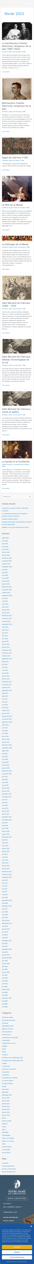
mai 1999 (5, 960)
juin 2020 (5, 728)
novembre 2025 (7, 561)
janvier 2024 (6, 612)
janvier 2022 (6, 679)
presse (4, 1118)
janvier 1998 (5, 972)
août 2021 (5, 693)
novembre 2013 (7, 874)
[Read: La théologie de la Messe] (17, 238)
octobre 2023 (6, 621)
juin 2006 (5, 912)
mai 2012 (4, 886)
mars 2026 (5, 549)
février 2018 (5, 788)
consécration (6, 1040)
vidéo (3, 1144)
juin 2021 (4, 699)
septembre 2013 (7, 877)
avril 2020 (5, 733)
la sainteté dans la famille (21, 464)
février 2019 (5, 765)
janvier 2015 (5, 851)
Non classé (5, 1089)
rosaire (4, 1126)
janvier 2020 (6, 742)
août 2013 (5, 880)
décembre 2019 (7, 745)
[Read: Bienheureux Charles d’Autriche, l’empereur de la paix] (17, 88)
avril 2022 (5, 670)
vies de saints (17, 52)
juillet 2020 (5, 725)
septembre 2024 (7, 595)
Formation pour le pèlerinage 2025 (12, 1057)
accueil (7, 1203)
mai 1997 (5, 975)
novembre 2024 (7, 589)
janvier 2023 (6, 647)
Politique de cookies (11, 1261)
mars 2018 (5, 785)
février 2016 (5, 831)
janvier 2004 (6, 929)
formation (5, 52)
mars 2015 (5, 845)
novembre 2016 (7, 820)
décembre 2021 (6, 681)
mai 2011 (4, 891)
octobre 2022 (6, 656)
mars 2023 (5, 641)
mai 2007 (5, 909)
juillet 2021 (5, 696)
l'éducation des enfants (9, 1069)
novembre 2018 (6, 773)
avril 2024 (5, 604)
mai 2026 (5, 543)
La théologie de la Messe (15, 244)
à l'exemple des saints (8, 1020)
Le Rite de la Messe (12, 205)
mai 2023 (5, 635)
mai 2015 (4, 840)
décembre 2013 (7, 871)
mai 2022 (5, 667)
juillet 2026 (5, 538)
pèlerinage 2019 (7, 1095)
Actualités (5, 160)
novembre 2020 (7, 719)
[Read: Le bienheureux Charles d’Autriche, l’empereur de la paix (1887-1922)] (17, 31)
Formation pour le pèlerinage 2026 (12, 1060)
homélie (4, 1063)
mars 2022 (5, 673)
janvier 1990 (6, 989)
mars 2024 (5, 607)
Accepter (17, 1247)
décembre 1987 (6, 998)
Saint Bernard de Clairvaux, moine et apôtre (16, 410)
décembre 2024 (7, 587)
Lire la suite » (6, 72)
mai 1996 (5, 978)
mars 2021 (5, 707)
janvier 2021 (5, 713)
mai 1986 (5, 1001)
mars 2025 (5, 578)
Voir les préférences (17, 1257)
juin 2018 (4, 776)
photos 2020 (6, 1101)
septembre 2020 (7, 722)
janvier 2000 (6, 955)
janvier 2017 (5, 814)
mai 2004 (5, 926)
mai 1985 (4, 1004)
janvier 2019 (5, 768)
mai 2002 (5, 937)
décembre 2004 (7, 923)
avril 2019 (5, 759)
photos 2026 (6, 1115)
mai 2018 (4, 779)
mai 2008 (5, 903)
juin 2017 (4, 799)
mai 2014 (5, 857)
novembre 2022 (7, 653)
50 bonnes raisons (7, 1017)
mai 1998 (5, 969)
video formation (7, 1146)
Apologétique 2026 (8, 1026)
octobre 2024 (6, 592)
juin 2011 (4, 889)
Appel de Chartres (14, 160)
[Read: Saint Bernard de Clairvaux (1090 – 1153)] (17, 287)
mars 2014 (5, 863)
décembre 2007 (7, 906)
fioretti (4, 1052)
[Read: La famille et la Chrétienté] (17, 449)
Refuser (17, 1252)
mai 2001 (5, 946)
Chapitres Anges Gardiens (10, 519)
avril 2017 (5, 805)
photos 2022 (6, 1106)
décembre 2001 (7, 940)
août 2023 (5, 627)
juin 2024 (5, 598)
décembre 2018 (6, 771)
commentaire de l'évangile (10, 1037)
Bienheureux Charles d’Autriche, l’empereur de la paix (16, 106)
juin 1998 (4, 966)
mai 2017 (4, 802)
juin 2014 (4, 854)
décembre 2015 (6, 837)
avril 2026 (5, 546)
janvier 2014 (5, 868)
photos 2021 (5, 1103)
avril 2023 (5, 638)
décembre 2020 (7, 716)
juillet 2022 (5, 661)
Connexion (5, 1163)
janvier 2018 (5, 791)
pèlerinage (5, 1092)
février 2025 (5, 581)
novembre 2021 (6, 684)
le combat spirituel (7, 1080)
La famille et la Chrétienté (15, 461)
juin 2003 (5, 932)
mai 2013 (5, 883)
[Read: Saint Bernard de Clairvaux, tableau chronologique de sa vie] (17, 346)
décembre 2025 (7, 558)
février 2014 (5, 866)
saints (10, 52)
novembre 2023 (7, 618)
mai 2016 (5, 822)
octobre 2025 (6, 564)
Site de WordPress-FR (8, 1172)
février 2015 (5, 848)
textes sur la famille (8, 1138)
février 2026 (6, 552)
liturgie (11, 207)
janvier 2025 (6, 584)
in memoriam (6, 1066)
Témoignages (6, 1135)
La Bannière (5, 1075)
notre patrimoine (10, 1217)
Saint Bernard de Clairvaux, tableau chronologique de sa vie (16, 359)
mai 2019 (5, 756)
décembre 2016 (7, 817)
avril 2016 (5, 825)
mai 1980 (5, 1007)
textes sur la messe (19, 207)
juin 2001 (4, 943)
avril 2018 (5, 782)
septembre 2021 (7, 690)
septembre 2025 (7, 566)
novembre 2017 (6, 797)
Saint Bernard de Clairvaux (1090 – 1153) (16, 304)
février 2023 (6, 644)
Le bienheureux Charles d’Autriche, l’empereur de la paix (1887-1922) (16, 46)
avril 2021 (5, 705)
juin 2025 (5, 569)
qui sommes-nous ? (13, 1207)
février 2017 (5, 811)
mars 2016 (5, 828)
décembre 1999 (7, 958)
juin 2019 (4, 753)
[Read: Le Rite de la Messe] (17, 188)
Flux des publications (8, 1166)
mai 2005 (5, 917)
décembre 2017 (6, 794)
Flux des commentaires (9, 1169)
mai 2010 (5, 894)
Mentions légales (22, 1261)
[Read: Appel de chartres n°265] (17, 146)
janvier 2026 (6, 555)
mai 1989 (5, 992)
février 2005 (6, 920)
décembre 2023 (7, 615)
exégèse (4, 1046)
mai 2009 (5, 897)
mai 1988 (4, 995)
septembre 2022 (7, 658)
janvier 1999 (6, 963)
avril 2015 (5, 843)
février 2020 (6, 739)
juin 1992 (4, 986)
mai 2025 (5, 572)
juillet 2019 (5, 751)
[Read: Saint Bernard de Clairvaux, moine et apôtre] (17, 398)
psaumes (4, 1124)
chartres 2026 (10, 1212)
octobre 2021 (6, 687)
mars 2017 (5, 808)
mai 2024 (5, 601)
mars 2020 (5, 736)
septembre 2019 (7, 748)
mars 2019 (5, 762)
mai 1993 (5, 983)
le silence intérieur (7, 1083)
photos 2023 (6, 1109)
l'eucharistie (5, 1072)
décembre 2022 (7, 650)
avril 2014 (5, 860)
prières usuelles (6, 1121)
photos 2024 (6, 1112)
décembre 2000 (7, 949)
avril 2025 (5, 575)
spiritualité (5, 1132)
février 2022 (5, 676)
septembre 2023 (7, 624)
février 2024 (6, 610)
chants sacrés (6, 1034)
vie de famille (6, 1149)
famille (4, 464)
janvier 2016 (5, 834)
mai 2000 (5, 952)
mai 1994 (5, 981)
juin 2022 (5, 664)
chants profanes (7, 1031)
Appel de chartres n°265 (15, 157)
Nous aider (8, 1220)
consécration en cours (9, 1043)
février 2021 (5, 710)
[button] (31, 1226)
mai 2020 (5, 730)
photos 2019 (6, 1098)
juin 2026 (5, 541)
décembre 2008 (7, 900)
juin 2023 (5, 633)
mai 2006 (5, 914)
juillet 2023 (5, 630)
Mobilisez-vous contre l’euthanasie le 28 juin (15, 527)
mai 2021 (4, 702)
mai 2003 (5, 935)
